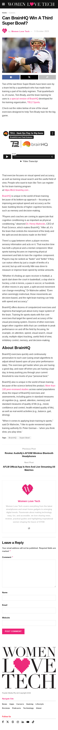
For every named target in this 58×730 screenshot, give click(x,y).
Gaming (29, 704)
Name (4, 592)
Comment (7, 557)
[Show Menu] (3, 4)
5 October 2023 (41, 31)
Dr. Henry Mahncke (35, 224)
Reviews (6, 708)
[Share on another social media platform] (47, 77)
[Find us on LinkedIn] (23, 722)
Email (4, 605)
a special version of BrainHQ (24, 98)
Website (6, 618)
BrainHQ (6, 196)
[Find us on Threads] (13, 722)
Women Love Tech (20, 31)
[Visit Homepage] (31, 4)
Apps (11, 704)
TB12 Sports (33, 102)
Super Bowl (25, 438)
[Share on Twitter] (29, 77)
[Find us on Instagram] (18, 722)
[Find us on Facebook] (3, 722)
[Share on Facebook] (11, 77)
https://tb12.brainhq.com (16, 190)
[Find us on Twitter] (7, 722)
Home (4, 13)
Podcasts (16, 708)
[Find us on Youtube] (28, 722)
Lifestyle (40, 704)
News (4, 704)
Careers (12, 13)
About (39, 708)
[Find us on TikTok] (33, 722)
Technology (28, 708)
